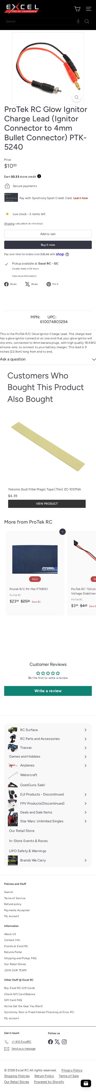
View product (47, 503)
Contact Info (12, 940)
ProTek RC (40, 522)
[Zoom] (76, 97)
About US (10, 934)
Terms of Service (14, 898)
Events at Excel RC (16, 946)
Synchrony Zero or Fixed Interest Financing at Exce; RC (39, 1012)
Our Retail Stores (15, 964)
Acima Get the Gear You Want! (23, 1006)
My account (11, 916)
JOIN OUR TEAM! (15, 970)
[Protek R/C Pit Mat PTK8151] (35, 569)
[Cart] (77, 9)
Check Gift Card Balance (19, 994)
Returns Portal (13, 952)
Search (8, 892)
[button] (78, 21)
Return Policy (44, 1076)
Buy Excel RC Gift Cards (19, 988)
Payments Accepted (16, 910)
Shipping (9, 223)
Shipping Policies (17, 1076)
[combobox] (48, 21)
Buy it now (48, 245)
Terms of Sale (69, 1076)
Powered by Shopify (49, 1082)
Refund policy (12, 904)
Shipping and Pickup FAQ (20, 958)
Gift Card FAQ (13, 1000)
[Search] (87, 21)
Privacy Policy (72, 1070)
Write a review (48, 690)
